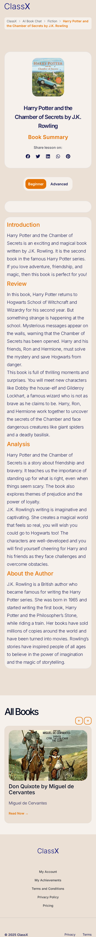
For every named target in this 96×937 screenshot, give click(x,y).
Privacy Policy (48, 897)
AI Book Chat (32, 21)
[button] (28, 156)
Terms (87, 934)
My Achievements (48, 880)
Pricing (48, 905)
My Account (48, 872)
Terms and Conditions (48, 888)
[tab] (35, 184)
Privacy (70, 934)
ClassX (12, 21)
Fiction (52, 21)
